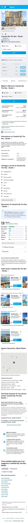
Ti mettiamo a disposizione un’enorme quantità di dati (13, 509)
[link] (11, 289)
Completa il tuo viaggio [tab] (7, 471)
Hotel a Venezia (4, 485)
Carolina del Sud (18, 518)
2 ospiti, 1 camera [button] (7, 49)
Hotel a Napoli (4, 491)
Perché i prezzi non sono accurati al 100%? (12, 512)
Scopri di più (5, 124)
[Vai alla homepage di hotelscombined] (9, 7)
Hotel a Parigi (4, 496)
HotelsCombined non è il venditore (10, 507)
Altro (2, 147)
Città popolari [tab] (5, 468)
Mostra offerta (15, 285)
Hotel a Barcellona (5, 478)
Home (4, 518)
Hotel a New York (5, 487)
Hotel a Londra (4, 494)
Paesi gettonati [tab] (13, 468)
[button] (2, 7)
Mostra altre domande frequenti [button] (14, 425)
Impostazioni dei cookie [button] (6, 129)
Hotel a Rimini (4, 481)
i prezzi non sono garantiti (6, 503)
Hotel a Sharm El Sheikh (6, 480)
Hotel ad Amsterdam (5, 483)
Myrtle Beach (7, 520)
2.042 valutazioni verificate (14, 41)
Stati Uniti (8, 518)
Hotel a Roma (4, 489)
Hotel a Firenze (4, 492)
